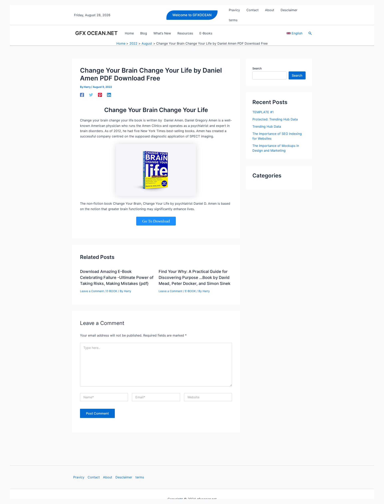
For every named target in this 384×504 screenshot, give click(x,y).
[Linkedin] (109, 94)
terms (139, 477)
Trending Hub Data (266, 126)
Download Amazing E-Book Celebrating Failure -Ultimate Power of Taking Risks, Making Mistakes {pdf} (116, 277)
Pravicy (78, 477)
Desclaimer (123, 477)
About (107, 477)
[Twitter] (91, 94)
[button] (192, 15)
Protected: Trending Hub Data (275, 119)
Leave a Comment (92, 291)
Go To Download (156, 221)
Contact (94, 477)
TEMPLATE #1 (263, 112)
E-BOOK (111, 291)
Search (257, 68)
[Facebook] (82, 94)
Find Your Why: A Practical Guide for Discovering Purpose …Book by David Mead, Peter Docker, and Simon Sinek (194, 277)
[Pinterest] (100, 94)
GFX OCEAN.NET (96, 33)
